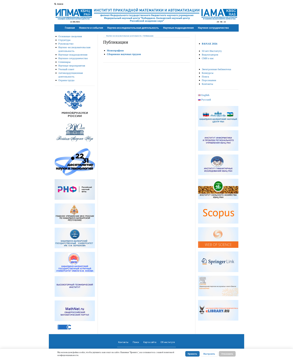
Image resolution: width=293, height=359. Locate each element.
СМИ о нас (208, 58)
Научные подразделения (178, 28)
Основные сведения (70, 36)
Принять (192, 353)
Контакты (207, 84)
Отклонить (227, 353)
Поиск (205, 76)
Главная (70, 28)
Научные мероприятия (71, 65)
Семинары (64, 62)
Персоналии (209, 80)
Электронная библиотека (216, 69)
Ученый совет (66, 69)
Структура (64, 40)
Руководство (65, 43)
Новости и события (91, 28)
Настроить (209, 353)
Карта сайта (149, 342)
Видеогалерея (210, 54)
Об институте (168, 342)
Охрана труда (66, 80)
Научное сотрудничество (213, 28)
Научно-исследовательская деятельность (133, 28)
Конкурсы (207, 73)
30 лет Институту (212, 51)
